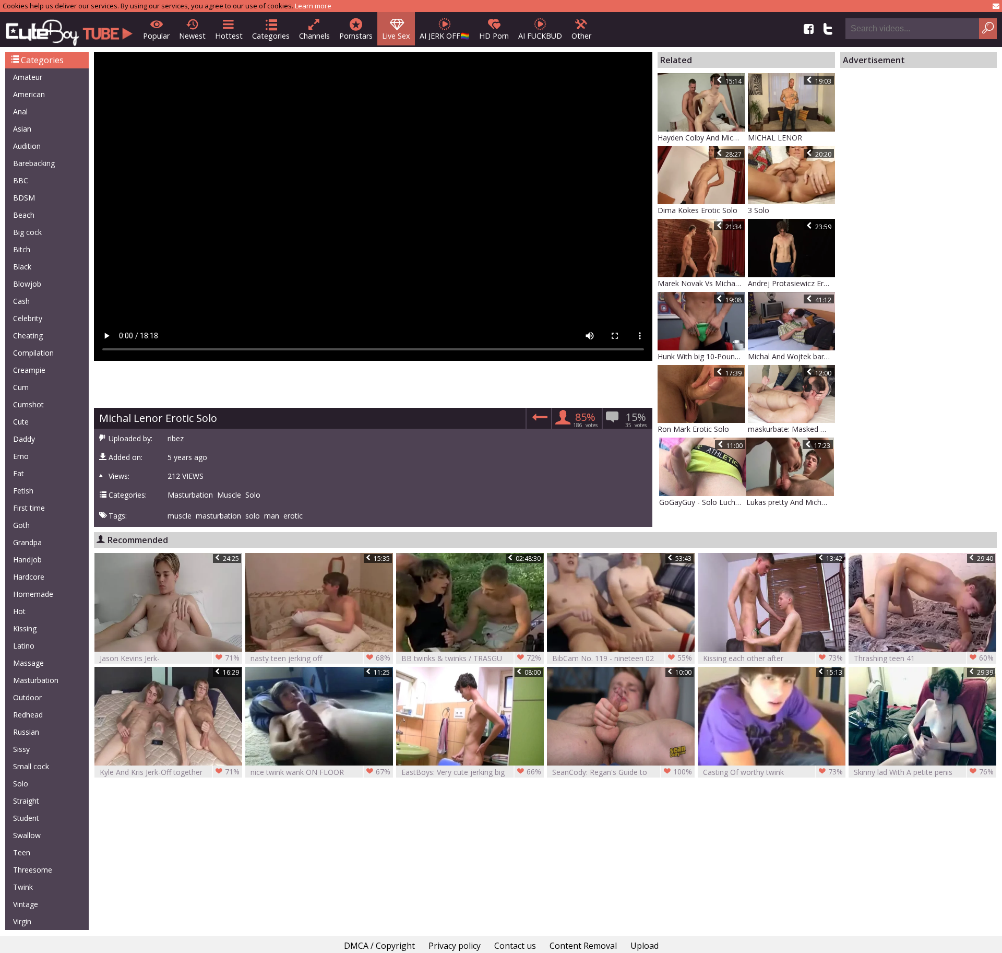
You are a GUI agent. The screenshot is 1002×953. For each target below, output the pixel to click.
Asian (22, 129)
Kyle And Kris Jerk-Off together (170, 772)
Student (26, 818)
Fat (18, 473)
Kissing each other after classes (773, 658)
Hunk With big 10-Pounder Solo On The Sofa (701, 356)
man (271, 516)
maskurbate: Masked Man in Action (792, 429)
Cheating (28, 335)
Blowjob (27, 284)
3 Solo (758, 210)
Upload (644, 946)
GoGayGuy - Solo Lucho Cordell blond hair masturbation (703, 502)
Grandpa (27, 542)
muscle (180, 516)
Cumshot (28, 404)
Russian (26, 732)
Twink (23, 887)
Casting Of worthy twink (773, 772)
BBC (20, 180)
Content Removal (583, 946)
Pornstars (356, 36)
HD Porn (494, 36)
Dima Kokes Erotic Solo (697, 210)
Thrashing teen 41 (924, 658)
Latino (23, 646)
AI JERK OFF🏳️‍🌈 (445, 36)
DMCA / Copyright (379, 946)
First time (29, 508)
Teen (21, 852)
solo (252, 516)
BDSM (24, 198)
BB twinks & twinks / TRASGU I (471, 658)
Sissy (21, 749)
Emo (21, 456)
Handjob (27, 559)
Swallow (27, 835)
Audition (27, 146)
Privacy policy (454, 946)
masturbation (218, 516)
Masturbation (35, 680)
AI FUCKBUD (540, 36)
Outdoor (27, 697)
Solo (20, 784)
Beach (23, 215)
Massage (28, 663)
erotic (293, 516)
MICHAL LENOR (775, 138)
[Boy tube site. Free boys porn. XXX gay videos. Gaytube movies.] (69, 29)
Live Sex (396, 36)
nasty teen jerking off (320, 658)
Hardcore (28, 577)
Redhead (28, 715)
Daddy (24, 439)
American (29, 94)
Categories (271, 36)
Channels (314, 36)
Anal (20, 111)
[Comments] (538, 420)
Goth (21, 525)
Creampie (29, 370)
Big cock (27, 232)
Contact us (515, 946)
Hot (19, 611)
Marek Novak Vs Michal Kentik (701, 283)
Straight (26, 801)
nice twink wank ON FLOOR (320, 772)
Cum (21, 387)
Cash (21, 301)
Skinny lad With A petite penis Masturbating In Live (924, 772)
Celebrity (27, 318)
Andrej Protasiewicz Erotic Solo (792, 283)
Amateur (27, 77)
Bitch (21, 249)
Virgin (22, 921)
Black (22, 267)
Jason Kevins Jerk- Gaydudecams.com (170, 658)
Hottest (229, 36)
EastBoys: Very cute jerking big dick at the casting (471, 772)
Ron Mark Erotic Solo (693, 429)
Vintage (25, 904)
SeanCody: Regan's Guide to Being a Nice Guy (622, 772)
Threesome (32, 870)
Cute (21, 422)
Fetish (23, 491)
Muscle (229, 495)
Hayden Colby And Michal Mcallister (701, 138)
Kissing (25, 628)
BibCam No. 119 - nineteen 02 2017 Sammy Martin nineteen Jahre (622, 658)
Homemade (33, 594)
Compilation (33, 353)
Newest (192, 36)
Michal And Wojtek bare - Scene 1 (792, 356)
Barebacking (34, 163)
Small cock (31, 766)
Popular (156, 36)
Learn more (313, 5)
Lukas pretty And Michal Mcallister (790, 502)
